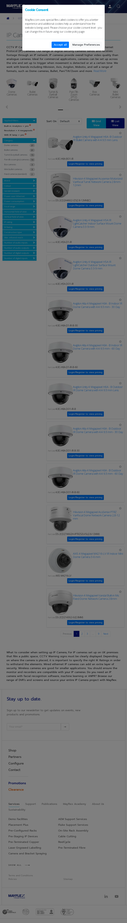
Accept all (60, 45)
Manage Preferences (86, 45)
